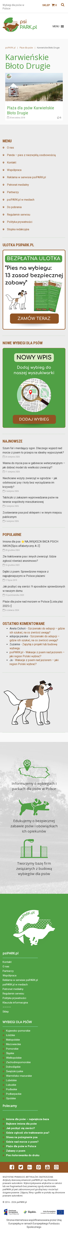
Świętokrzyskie (14, 1071)
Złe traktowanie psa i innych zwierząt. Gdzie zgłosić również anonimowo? (29, 558)
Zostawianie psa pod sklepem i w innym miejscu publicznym (32, 515)
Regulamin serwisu (18, 214)
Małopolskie (13, 1039)
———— (7, 1007)
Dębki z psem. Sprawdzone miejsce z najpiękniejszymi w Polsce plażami (26, 574)
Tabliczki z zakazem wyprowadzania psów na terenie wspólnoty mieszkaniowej (30, 499)
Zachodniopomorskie (18, 1062)
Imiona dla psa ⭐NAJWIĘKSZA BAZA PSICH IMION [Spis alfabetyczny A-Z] (30, 544)
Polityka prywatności (19, 222)
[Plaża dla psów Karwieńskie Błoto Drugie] (34, 87)
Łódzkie (10, 1035)
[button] (56, 26)
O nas (10, 147)
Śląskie (10, 1053)
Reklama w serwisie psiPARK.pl (26, 177)
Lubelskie (11, 1080)
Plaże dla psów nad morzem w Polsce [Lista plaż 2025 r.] (33, 604)
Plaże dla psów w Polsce (21, 1146)
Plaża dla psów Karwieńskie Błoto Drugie (30, 110)
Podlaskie (11, 1089)
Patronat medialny (18, 184)
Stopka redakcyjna (18, 229)
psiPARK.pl (16, 652)
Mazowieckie (13, 1044)
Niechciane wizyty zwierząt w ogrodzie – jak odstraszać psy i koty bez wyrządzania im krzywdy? (30, 483)
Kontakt (11, 162)
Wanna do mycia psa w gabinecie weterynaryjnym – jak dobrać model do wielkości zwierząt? (34, 465)
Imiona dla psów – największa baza (27, 1119)
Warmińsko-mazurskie (19, 1075)
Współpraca (14, 170)
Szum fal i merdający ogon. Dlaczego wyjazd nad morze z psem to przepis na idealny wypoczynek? (33, 450)
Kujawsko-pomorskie (18, 1030)
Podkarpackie (13, 1093)
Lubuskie (11, 1084)
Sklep (46, 5)
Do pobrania (14, 207)
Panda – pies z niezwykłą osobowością (31, 155)
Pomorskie (12, 1048)
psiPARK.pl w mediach (20, 199)
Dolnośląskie (13, 1066)
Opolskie (11, 1098)
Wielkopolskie (14, 1057)
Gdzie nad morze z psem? (22, 1141)
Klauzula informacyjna (15, 1002)
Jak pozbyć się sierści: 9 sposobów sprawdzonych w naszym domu (34, 588)
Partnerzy (13, 192)
